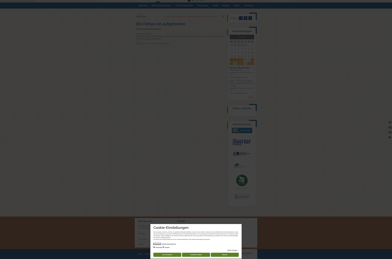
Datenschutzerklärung (169, 244)
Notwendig (158, 247)
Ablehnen (224, 254)
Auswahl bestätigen (196, 254)
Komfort (167, 247)
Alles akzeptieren (167, 254)
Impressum (157, 244)
